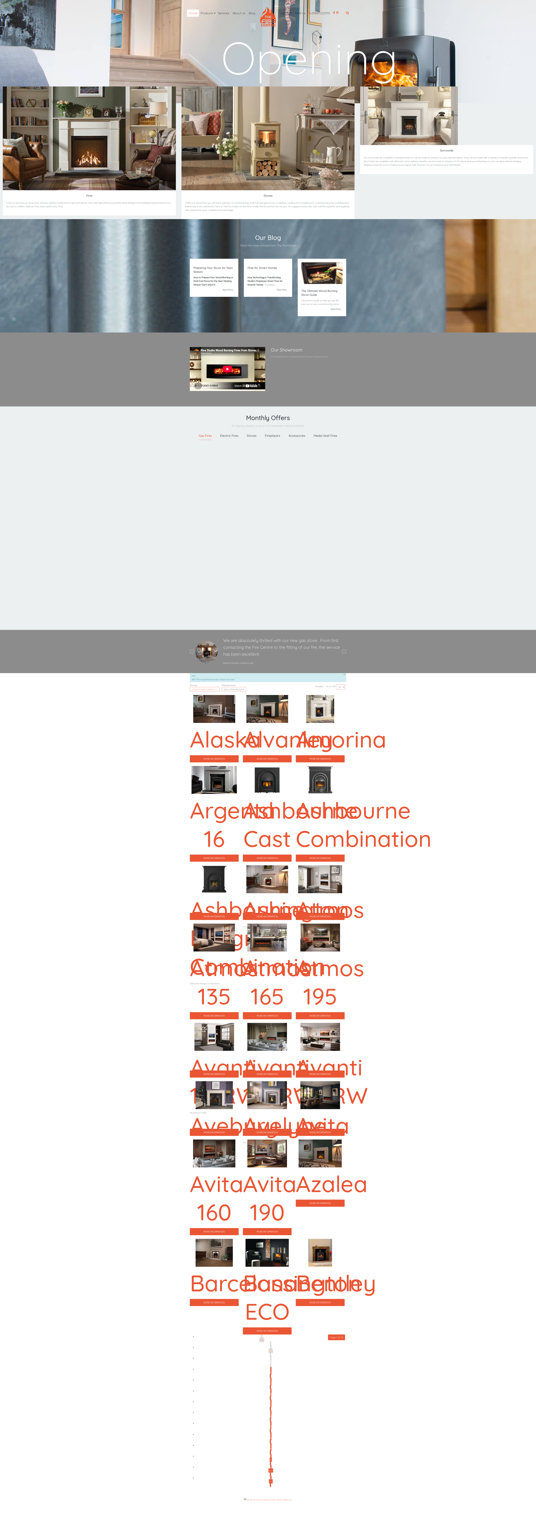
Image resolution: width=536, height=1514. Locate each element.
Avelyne (285, 1125)
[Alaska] (214, 708)
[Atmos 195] (320, 937)
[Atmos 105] (320, 879)
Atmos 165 (277, 981)
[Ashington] (267, 879)
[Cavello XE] (248, 453)
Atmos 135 (224, 981)
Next (270, 1470)
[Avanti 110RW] (214, 1036)
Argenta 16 (233, 824)
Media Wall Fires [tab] (325, 436)
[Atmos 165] (267, 937)
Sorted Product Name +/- (205, 689)
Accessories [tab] (297, 436)
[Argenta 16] (214, 779)
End (271, 1481)
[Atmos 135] (214, 937)
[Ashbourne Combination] (320, 779)
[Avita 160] (214, 1153)
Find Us (300, 13)
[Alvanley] (267, 708)
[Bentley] (320, 1252)
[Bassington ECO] (267, 1252)
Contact (286, 13)
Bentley (336, 1283)
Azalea (332, 1183)
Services (223, 13)
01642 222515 (321, 13)
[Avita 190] (267, 1153)
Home (193, 13)
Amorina (341, 739)
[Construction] (268, 17)
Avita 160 (216, 1197)
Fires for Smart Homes (262, 268)
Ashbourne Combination (364, 824)
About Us (239, 13)
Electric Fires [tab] (229, 436)
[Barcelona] (214, 1252)
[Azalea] (320, 1153)
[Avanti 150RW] (267, 1036)
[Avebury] (214, 1094)
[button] (192, 651)
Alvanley (288, 739)
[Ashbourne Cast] (267, 779)
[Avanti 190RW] (320, 1036)
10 (271, 1459)
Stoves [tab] (251, 436)
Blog (252, 13)
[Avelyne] (267, 1094)
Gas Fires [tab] (205, 436)
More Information (207, 615)
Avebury (234, 1125)
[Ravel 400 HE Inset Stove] (207, 453)
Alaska (225, 739)
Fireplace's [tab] (272, 436)
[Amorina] (320, 708)
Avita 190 (269, 1197)
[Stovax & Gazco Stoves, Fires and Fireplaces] (268, 1499)
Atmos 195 (330, 981)
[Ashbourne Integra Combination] (214, 879)
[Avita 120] (320, 1094)
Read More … (229, 290)
